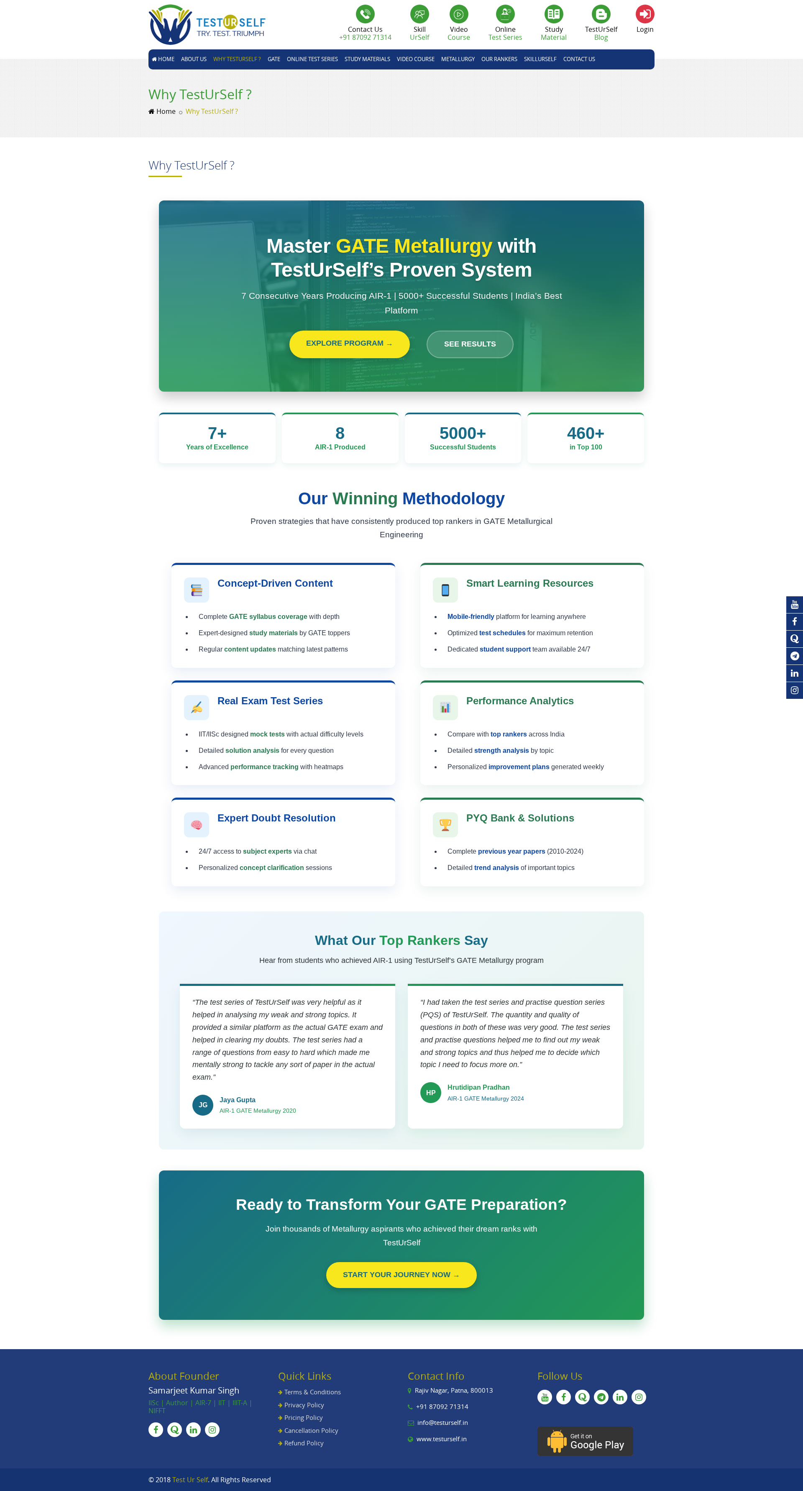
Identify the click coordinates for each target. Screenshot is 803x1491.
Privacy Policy (304, 1405)
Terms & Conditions (312, 1392)
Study (554, 33)
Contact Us (579, 59)
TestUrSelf (601, 33)
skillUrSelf (540, 59)
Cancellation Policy (311, 1430)
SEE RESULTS (470, 344)
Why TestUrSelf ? (237, 59)
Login (645, 29)
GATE (274, 59)
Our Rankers (499, 59)
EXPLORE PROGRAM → (349, 343)
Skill (419, 33)
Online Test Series (312, 59)
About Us (194, 59)
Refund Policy (304, 1443)
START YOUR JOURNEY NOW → (401, 1274)
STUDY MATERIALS (367, 59)
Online (505, 33)
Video (459, 33)
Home (165, 59)
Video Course (416, 59)
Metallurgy (458, 59)
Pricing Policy (303, 1417)
